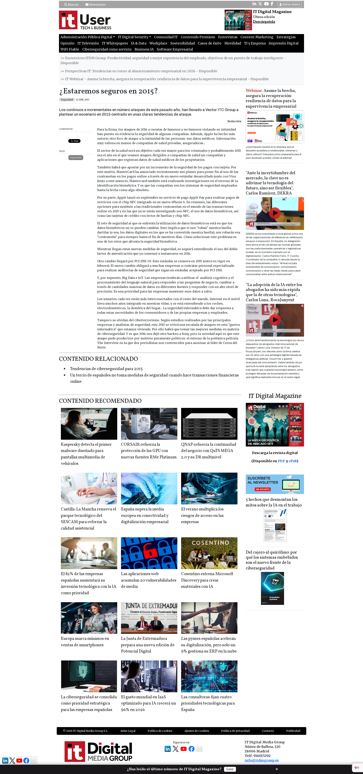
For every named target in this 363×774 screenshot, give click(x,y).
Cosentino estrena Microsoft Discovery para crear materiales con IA (207, 580)
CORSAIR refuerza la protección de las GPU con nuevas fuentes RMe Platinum (149, 451)
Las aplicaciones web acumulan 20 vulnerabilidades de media (148, 580)
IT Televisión (88, 43)
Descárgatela (264, 21)
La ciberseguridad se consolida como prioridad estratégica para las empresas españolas (89, 703)
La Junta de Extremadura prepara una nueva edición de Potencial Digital (148, 645)
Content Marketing (257, 37)
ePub (293, 461)
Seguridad (76, 157)
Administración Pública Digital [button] (86, 37)
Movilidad (232, 43)
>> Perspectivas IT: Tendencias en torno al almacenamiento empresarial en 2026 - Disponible (138, 71)
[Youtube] (266, 3)
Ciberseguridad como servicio (107, 49)
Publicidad (293, 731)
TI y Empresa (255, 43)
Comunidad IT (166, 37)
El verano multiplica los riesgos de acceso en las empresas (202, 515)
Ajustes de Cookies (197, 731)
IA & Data (138, 43)
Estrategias (286, 37)
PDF (281, 461)
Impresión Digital (284, 43)
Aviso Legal (127, 731)
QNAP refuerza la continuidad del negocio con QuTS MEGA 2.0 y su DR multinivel (208, 451)
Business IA (144, 49)
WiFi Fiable (69, 49)
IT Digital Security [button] (133, 37)
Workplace (158, 43)
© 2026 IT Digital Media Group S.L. (85, 731)
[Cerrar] (276, 768)
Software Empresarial (175, 49)
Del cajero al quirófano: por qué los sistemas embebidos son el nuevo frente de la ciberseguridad (272, 560)
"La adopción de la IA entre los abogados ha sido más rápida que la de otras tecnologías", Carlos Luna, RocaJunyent (274, 292)
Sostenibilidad (182, 43)
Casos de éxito (209, 43)
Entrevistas (227, 37)
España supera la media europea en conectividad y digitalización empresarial (144, 515)
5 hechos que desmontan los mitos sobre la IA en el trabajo (274, 502)
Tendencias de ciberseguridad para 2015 (106, 369)
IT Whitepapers (115, 43)
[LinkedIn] (254, 3)
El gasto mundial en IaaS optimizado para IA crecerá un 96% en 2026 (148, 703)
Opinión (67, 43)
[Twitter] (260, 3)
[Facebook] (272, 3)
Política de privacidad (235, 731)
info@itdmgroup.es (262, 760)
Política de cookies (160, 731)
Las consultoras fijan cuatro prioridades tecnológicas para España (208, 703)
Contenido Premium (198, 37)
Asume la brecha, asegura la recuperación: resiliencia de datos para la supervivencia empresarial (271, 99)
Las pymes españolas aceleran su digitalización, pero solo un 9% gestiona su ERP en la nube (209, 645)
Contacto (268, 731)
